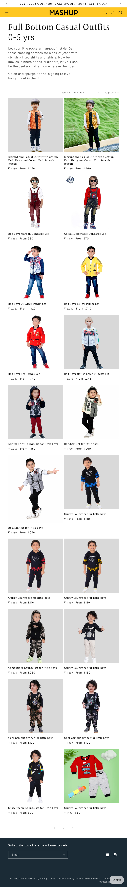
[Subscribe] (64, 855)
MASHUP (23, 878)
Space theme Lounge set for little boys (33, 807)
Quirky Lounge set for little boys (85, 514)
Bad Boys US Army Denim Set (27, 303)
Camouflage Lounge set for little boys (32, 667)
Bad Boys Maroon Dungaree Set (28, 233)
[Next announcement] (120, 3)
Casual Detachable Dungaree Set (85, 233)
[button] (7, 12)
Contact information (109, 882)
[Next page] (72, 827)
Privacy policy (74, 878)
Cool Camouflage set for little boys (30, 737)
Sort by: (66, 92)
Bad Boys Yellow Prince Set (82, 303)
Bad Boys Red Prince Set (24, 373)
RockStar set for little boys (81, 443)
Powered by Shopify (37, 878)
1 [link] (54, 827)
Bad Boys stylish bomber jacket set (86, 373)
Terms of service (92, 878)
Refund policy (57, 878)
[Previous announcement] (6, 3)
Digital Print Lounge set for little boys (33, 443)
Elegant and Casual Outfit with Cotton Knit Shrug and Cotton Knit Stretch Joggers (33, 160)
